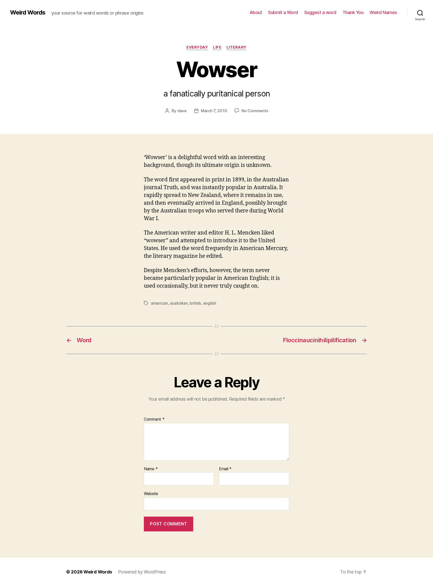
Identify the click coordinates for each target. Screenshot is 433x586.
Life (217, 47)
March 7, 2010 (214, 110)
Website (151, 493)
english (209, 303)
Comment (154, 419)
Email (225, 469)
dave (182, 110)
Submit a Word (283, 12)
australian (178, 303)
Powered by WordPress (142, 571)
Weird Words (27, 13)
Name (151, 469)
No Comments (255, 110)
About (256, 12)
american (159, 303)
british (195, 303)
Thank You (353, 12)
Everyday (197, 47)
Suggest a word (320, 12)
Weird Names (383, 12)
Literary (237, 47)
